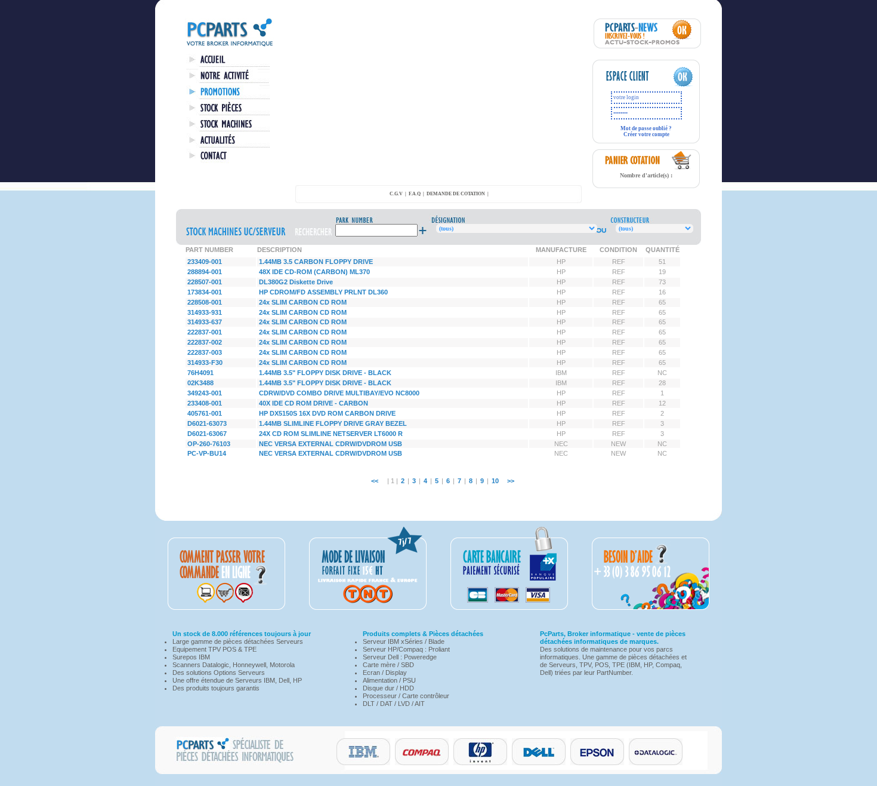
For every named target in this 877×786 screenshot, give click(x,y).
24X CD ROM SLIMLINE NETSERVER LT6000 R (331, 433)
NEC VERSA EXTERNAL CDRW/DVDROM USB (330, 443)
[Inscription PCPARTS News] (647, 46)
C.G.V (396, 193)
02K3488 (200, 382)
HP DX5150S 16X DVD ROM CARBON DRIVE (327, 413)
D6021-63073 (207, 423)
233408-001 (204, 403)
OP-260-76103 (208, 443)
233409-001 (204, 261)
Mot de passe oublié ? (646, 128)
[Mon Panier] (682, 168)
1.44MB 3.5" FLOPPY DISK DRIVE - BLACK (325, 372)
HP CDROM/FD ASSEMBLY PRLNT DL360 (323, 292)
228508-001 (204, 302)
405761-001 (204, 413)
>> (510, 480)
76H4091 (200, 372)
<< (374, 480)
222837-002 (204, 342)
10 (495, 480)
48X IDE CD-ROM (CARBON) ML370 (314, 271)
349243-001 (204, 393)
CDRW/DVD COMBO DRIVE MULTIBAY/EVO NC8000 (339, 393)
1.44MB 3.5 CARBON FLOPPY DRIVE (316, 261)
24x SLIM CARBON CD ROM (303, 302)
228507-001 (204, 281)
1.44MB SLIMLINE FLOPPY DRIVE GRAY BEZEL (333, 423)
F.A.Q (415, 193)
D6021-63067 (207, 433)
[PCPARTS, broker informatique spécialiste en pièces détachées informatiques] (230, 45)
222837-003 (204, 352)
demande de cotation (456, 193)
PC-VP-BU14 (206, 453)
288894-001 (204, 271)
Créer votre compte (646, 134)
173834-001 (204, 292)
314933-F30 (205, 362)
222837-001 (204, 332)
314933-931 (204, 312)
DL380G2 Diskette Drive (296, 281)
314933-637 (204, 322)
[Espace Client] (634, 85)
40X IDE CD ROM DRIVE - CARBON (313, 403)
